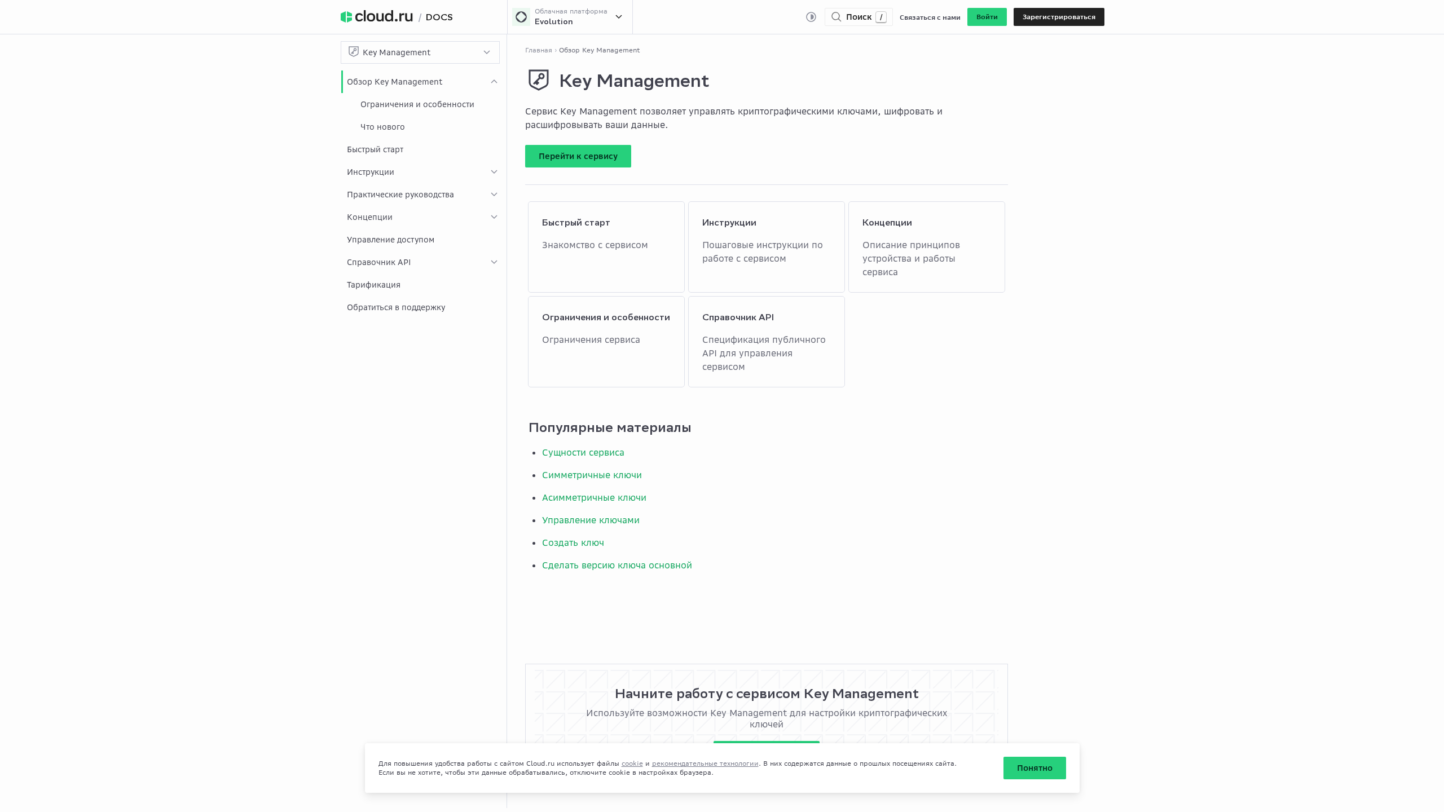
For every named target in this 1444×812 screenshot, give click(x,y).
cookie (632, 763)
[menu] (424, 194)
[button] (987, 17)
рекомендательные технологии (705, 763)
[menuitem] (424, 104)
